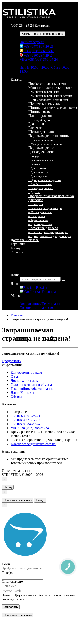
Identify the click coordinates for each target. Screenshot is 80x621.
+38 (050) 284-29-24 (38, 55)
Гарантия (18, 244)
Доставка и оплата (25, 240)
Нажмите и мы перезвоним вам (42, 33)
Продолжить (11, 361)
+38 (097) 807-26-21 (38, 46)
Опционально (12, 581)
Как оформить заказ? (26, 372)
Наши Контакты (23, 392)
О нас (15, 376)
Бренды (16, 248)
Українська (49, 291)
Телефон (8, 573)
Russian (40, 287)
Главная (17, 315)
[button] (11, 260)
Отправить (11, 607)
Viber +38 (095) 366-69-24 (39, 59)
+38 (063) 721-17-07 (38, 51)
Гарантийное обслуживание (32, 388)
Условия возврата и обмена (31, 384)
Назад (8, 487)
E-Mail (7, 564)
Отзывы (17, 252)
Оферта (16, 396)
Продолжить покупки (18, 500)
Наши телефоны (32, 42)
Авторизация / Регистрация (40, 303)
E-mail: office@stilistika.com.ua (33, 444)
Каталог (17, 79)
